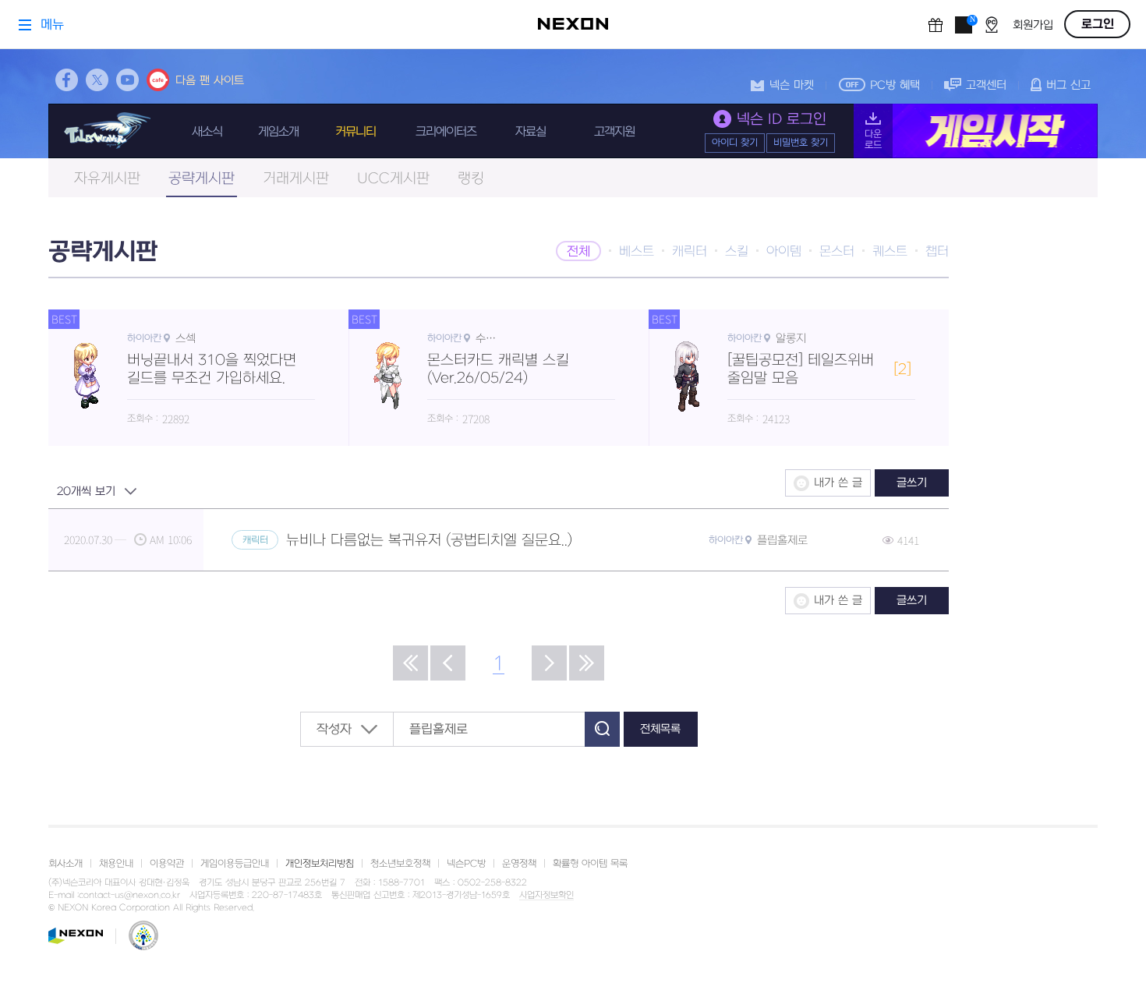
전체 (578, 252)
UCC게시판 (393, 179)
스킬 (736, 252)
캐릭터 (689, 252)
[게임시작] (976, 131)
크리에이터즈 (446, 132)
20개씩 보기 (86, 491)
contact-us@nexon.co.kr (129, 895)
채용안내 (116, 863)
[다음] (549, 663)
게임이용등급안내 (234, 863)
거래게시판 (296, 179)
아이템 (783, 252)
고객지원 (614, 132)
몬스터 (836, 252)
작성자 (334, 730)
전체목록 (660, 729)
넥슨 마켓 (791, 85)
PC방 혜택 (895, 85)
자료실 (530, 132)
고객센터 (986, 85)
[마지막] (586, 663)
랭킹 (471, 179)
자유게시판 (107, 179)
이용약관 (167, 863)
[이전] (447, 663)
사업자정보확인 (546, 895)
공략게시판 (201, 179)
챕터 (937, 252)
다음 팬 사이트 (209, 80)
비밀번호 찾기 (800, 142)
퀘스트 (889, 252)
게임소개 (278, 132)
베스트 (636, 252)
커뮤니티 (355, 132)
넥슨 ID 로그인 (781, 119)
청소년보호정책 (400, 863)
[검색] (602, 729)
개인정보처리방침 (319, 863)
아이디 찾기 (735, 142)
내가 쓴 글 (838, 483)
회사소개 (65, 863)
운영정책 (519, 863)
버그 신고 (1068, 85)
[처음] (410, 663)
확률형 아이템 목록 (590, 863)
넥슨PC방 (466, 863)
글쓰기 (912, 483)
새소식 (207, 132)
